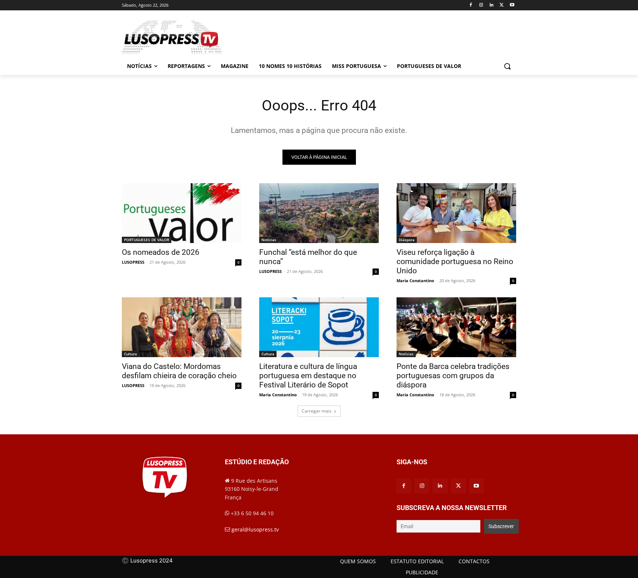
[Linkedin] (491, 5)
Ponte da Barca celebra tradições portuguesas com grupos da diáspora (453, 375)
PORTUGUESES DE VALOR (146, 239)
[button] (507, 66)
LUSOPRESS (133, 262)
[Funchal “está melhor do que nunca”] (319, 213)
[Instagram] (481, 5)
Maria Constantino (415, 280)
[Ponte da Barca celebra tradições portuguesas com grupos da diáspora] (456, 327)
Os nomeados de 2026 (160, 252)
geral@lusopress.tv (255, 529)
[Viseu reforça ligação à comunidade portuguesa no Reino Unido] (456, 213)
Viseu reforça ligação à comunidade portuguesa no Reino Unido (455, 261)
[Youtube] (512, 5)
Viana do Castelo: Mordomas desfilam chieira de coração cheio (179, 371)
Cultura (130, 353)
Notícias (268, 239)
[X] (501, 5)
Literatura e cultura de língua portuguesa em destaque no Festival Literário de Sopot (308, 375)
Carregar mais (317, 411)
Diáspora (407, 239)
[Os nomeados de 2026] (181, 213)
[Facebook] (471, 5)
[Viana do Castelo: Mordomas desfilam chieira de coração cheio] (181, 327)
